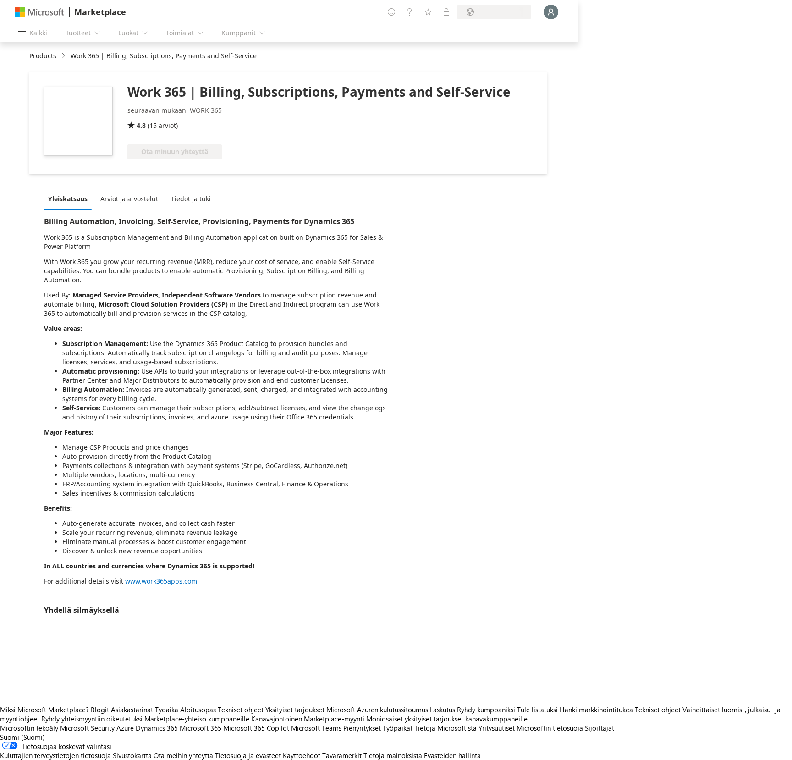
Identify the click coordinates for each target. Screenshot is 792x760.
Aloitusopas (198, 709)
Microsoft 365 (200, 727)
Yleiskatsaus (68, 198)
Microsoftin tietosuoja (550, 727)
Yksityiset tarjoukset (294, 709)
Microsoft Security (87, 727)
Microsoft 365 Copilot (256, 727)
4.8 (141, 125)
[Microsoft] (39, 12)
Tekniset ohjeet (241, 709)
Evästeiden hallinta (452, 755)
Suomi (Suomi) (22, 737)
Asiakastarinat (132, 709)
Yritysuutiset (496, 727)
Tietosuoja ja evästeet (248, 755)
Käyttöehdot (301, 755)
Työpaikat (397, 727)
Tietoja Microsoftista (445, 727)
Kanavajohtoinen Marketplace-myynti (307, 718)
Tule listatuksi (537, 709)
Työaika (166, 709)
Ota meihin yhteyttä (183, 755)
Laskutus (442, 709)
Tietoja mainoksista (392, 755)
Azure (125, 727)
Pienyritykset (362, 727)
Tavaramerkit (342, 755)
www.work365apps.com (161, 581)
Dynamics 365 (157, 727)
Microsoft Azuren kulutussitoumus (378, 709)
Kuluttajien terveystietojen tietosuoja (55, 755)
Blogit (100, 709)
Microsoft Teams (316, 727)
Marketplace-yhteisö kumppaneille (196, 718)
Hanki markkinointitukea (596, 709)
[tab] (70, 198)
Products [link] (42, 55)
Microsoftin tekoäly (29, 727)
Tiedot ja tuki (191, 198)
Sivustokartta (132, 755)
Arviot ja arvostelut (129, 198)
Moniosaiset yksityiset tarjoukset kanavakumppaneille (447, 718)
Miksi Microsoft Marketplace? (44, 709)
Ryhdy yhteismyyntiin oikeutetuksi (92, 718)
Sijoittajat (599, 727)
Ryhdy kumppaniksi (486, 709)
